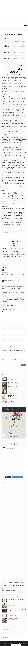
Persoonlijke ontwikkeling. (12, 230)
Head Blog (23, 643)
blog (17, 224)
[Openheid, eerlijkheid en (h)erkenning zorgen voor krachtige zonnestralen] (4, 392)
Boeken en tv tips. (6, 374)
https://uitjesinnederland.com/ (9, 590)
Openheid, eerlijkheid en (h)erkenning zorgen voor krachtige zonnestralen (16, 391)
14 (14, 619)
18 (14, 615)
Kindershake (11, 378)
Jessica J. (6, 270)
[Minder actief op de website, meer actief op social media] (4, 401)
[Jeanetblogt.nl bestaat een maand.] (4, 605)
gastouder (4, 143)
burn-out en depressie (14, 91)
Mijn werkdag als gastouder (14, 618)
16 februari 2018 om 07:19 (6, 272)
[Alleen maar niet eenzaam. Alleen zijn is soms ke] (14, 463)
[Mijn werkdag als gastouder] (4, 620)
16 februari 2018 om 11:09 (6, 282)
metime (7, 232)
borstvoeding (5, 107)
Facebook (6, 629)
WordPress (13, 643)
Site (3, 340)
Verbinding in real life (12, 382)
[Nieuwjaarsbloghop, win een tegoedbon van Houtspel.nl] (4, 610)
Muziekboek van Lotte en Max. (15, 614)
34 (15, 601)
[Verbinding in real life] (4, 383)
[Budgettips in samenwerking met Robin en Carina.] (4, 396)
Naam (4, 329)
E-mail (4, 334)
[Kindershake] (4, 379)
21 (14, 605)
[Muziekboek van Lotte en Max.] (4, 615)
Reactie (4, 311)
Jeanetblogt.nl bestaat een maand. (15, 603)
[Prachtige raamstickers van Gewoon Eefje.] (4, 600)
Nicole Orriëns (7, 280)
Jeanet (19, 74)
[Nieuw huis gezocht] (4, 387)
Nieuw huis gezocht (12, 386)
